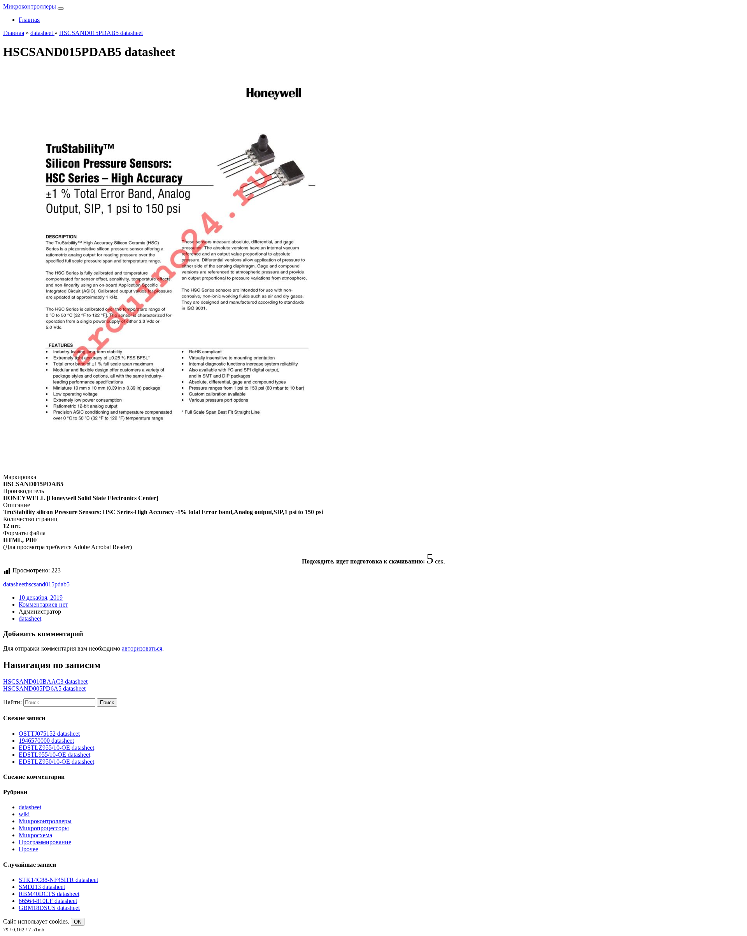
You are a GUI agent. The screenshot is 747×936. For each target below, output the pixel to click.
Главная (29, 19)
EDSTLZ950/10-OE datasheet (56, 761)
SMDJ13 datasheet (42, 887)
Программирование (45, 842)
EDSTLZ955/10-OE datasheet (56, 747)
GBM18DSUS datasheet (49, 908)
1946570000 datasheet (46, 740)
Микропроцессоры (44, 828)
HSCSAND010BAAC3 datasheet (45, 681)
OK (77, 922)
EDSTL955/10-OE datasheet (54, 754)
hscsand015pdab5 (48, 584)
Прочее (28, 849)
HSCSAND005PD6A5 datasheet (44, 688)
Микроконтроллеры (29, 6)
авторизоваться (142, 648)
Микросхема (35, 835)
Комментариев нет (43, 604)
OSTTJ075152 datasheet (49, 733)
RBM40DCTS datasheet (49, 894)
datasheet (14, 584)
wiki (24, 814)
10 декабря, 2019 (41, 597)
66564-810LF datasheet (48, 901)
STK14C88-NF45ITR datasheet (58, 880)
